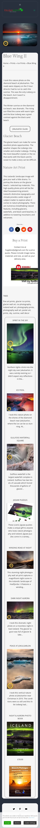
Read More (31, 817)
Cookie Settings (30, 823)
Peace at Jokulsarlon (20, 646)
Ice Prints (21, 63)
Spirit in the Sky (20, 320)
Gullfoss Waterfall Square (20, 439)
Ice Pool (20, 390)
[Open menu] (20, 4)
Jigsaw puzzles (20, 500)
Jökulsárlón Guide (20, 129)
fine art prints (9, 301)
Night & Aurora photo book (20, 717)
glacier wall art (9, 304)
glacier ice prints (23, 301)
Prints (12, 63)
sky (10, 313)
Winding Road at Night (20, 548)
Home (5, 63)
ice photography (24, 304)
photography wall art (12, 310)
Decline (17, 823)
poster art (26, 310)
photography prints (25, 307)
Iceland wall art (9, 307)
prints (5, 313)
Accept (7, 823)
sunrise (16, 313)
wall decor (24, 313)
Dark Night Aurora (20, 598)
